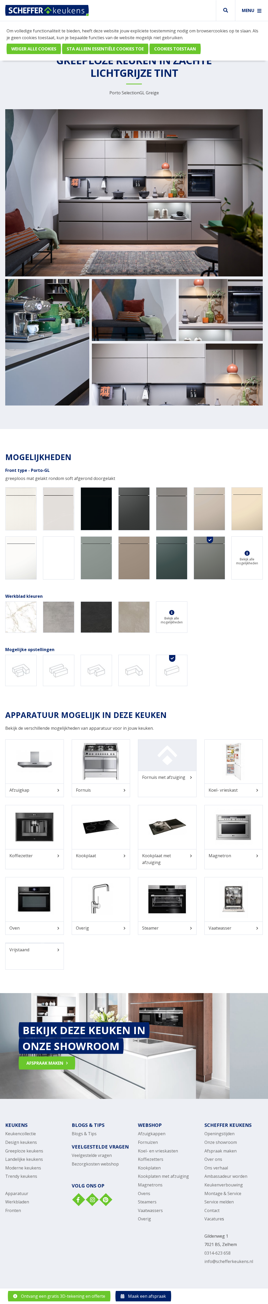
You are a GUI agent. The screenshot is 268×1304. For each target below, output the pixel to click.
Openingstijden (219, 1134)
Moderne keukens (23, 1168)
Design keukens (21, 1142)
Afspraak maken (220, 1151)
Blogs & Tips (84, 1134)
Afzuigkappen (151, 1134)
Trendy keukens (21, 1176)
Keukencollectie (20, 1134)
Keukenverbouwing (223, 1185)
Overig (144, 1219)
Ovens (144, 1193)
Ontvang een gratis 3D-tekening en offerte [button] (62, 1296)
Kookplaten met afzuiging (163, 1176)
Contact (212, 1210)
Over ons (213, 1159)
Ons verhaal (216, 1168)
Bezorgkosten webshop (95, 1164)
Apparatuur (16, 1193)
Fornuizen (148, 1142)
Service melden (219, 1202)
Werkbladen (17, 1202)
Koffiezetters (150, 1159)
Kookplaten (149, 1168)
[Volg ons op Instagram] (91, 1200)
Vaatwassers (150, 1210)
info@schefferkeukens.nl (228, 1261)
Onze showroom (220, 1142)
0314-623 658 (217, 1253)
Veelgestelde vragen (92, 1155)
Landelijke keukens (24, 1159)
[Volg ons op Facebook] (78, 1200)
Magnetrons (150, 1185)
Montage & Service (222, 1193)
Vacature (213, 1219)
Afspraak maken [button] (44, 1063)
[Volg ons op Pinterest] (105, 1200)
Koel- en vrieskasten (158, 1151)
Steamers (147, 1202)
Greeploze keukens (24, 1151)
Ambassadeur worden (225, 1176)
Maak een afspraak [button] (146, 1296)
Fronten (13, 1210)
